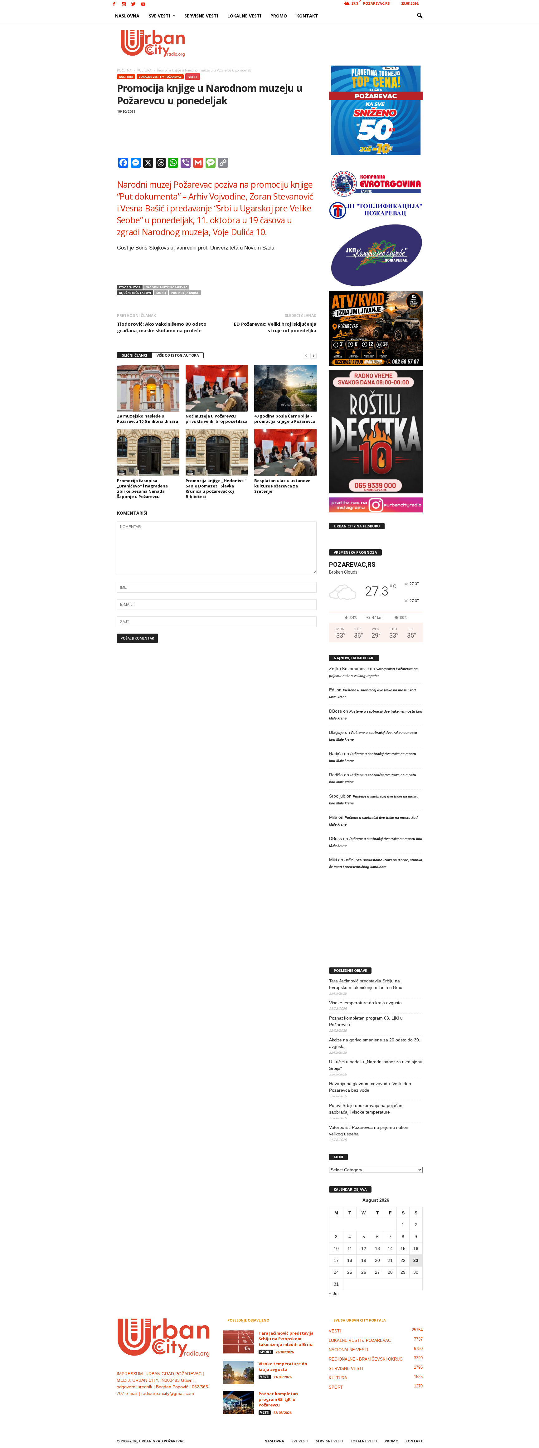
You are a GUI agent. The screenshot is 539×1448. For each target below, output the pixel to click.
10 (336, 1248)
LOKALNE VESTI (244, 16)
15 (403, 1248)
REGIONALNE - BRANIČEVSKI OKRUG (366, 1359)
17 (336, 1260)
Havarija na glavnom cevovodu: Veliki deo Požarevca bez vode (370, 1087)
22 (403, 1260)
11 (349, 1248)
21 (390, 1260)
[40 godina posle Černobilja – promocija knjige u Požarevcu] (285, 388)
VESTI (192, 77)
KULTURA (126, 77)
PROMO (278, 16)
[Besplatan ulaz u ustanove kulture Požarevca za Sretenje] (285, 452)
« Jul (333, 1293)
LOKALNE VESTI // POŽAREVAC (160, 77)
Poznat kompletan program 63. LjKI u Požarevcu (366, 1021)
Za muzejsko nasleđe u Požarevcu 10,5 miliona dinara (147, 418)
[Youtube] (143, 4)
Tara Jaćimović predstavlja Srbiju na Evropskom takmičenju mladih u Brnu (365, 984)
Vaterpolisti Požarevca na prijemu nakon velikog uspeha (368, 1130)
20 (377, 1260)
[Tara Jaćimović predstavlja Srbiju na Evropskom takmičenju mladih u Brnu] (238, 1342)
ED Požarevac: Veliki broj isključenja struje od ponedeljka (275, 327)
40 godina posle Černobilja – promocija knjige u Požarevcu (284, 418)
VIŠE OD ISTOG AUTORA (178, 355)
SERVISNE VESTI (201, 16)
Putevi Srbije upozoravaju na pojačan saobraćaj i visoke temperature (365, 1108)
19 (363, 1260)
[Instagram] (124, 4)
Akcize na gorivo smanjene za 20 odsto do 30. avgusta (374, 1043)
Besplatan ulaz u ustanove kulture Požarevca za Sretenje (282, 486)
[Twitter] (133, 4)
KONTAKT (307, 16)
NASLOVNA (127, 16)
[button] (419, 16)
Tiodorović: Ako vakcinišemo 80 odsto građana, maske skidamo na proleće (161, 327)
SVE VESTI (159, 16)
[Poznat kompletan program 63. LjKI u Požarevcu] (238, 1402)
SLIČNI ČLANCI (134, 355)
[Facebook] (114, 4)
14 (390, 1248)
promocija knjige (185, 293)
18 (349, 1260)
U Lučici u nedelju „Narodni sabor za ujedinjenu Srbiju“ (375, 1065)
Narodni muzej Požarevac (166, 287)
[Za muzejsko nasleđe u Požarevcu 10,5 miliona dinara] (148, 388)
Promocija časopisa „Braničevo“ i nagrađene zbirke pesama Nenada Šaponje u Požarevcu (142, 488)
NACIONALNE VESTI (348, 1349)
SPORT (265, 1352)
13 (377, 1248)
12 (363, 1248)
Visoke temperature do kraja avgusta (365, 1002)
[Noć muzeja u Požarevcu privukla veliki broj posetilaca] (217, 388)
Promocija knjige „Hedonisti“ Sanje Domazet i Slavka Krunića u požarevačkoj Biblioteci (216, 488)
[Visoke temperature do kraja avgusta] (238, 1372)
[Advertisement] (315, 43)
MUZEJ (161, 293)
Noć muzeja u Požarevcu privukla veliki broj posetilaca (216, 418)
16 (415, 1248)
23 (415, 1260)
